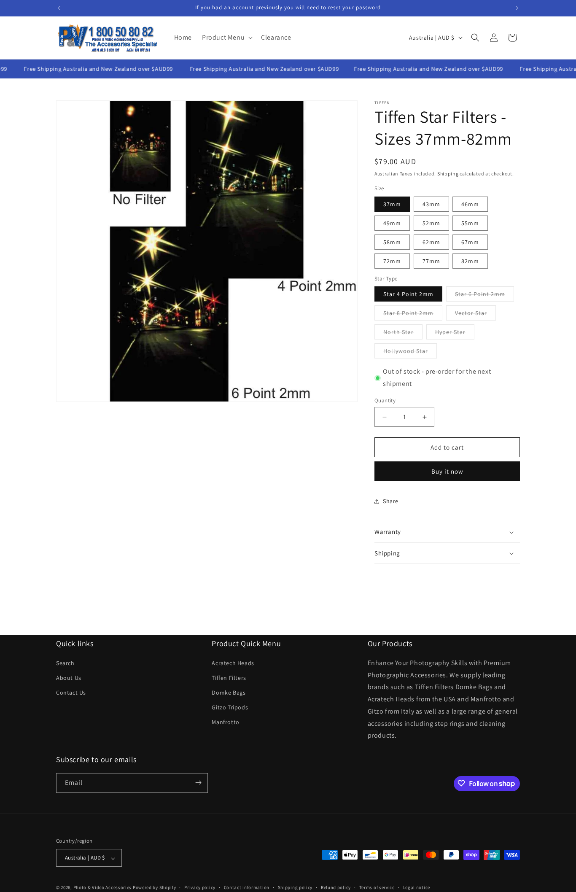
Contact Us (71, 692)
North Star (403, 334)
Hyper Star (454, 334)
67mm (470, 242)
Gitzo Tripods (230, 707)
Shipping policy (295, 887)
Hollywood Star (410, 353)
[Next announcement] (517, 8)
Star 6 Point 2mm (484, 296)
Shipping (448, 173)
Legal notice (416, 887)
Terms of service (377, 887)
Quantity (385, 400)
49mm (392, 223)
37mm (392, 204)
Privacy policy (199, 887)
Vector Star (475, 315)
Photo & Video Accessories (102, 888)
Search (65, 662)
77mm (431, 261)
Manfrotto (225, 722)
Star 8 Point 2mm (412, 315)
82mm (470, 261)
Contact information (246, 887)
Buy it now (447, 472)
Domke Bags (228, 692)
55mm (470, 223)
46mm (470, 204)
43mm (431, 204)
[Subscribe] (198, 782)
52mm (431, 223)
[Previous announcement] (59, 8)
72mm (392, 261)
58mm (392, 242)
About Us (68, 677)
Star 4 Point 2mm (408, 294)
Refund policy (336, 887)
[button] (226, 37)
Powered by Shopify (154, 888)
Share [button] (390, 501)
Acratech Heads (233, 662)
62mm (431, 242)
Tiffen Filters (229, 677)
